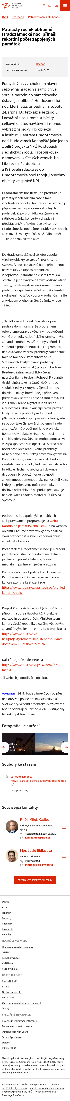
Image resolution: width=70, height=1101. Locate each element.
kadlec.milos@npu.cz (37, 837)
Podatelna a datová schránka (17, 1026)
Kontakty (6, 934)
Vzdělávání (7, 963)
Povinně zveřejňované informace (19, 1020)
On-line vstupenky (12, 992)
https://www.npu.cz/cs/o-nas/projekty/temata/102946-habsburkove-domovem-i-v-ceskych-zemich (33, 639)
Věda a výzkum (10, 968)
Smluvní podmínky (12, 1037)
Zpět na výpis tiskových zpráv (35, 880)
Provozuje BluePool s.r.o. (15, 1095)
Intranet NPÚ (9, 1047)
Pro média (7, 929)
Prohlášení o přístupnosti (35, 1084)
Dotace (6, 1042)
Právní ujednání (10, 1084)
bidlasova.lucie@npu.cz (39, 864)
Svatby (5, 1008)
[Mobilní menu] (65, 5)
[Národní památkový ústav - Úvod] (13, 6)
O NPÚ (5, 952)
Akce (4, 907)
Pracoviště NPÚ (10, 981)
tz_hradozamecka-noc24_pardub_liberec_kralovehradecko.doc (38, 778)
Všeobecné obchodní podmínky (47, 1088)
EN (56, 5)
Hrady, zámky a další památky (17, 946)
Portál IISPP (8, 997)
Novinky (6, 912)
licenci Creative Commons (16, 1061)
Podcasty (7, 918)
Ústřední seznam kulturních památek (21, 1002)
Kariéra (6, 986)
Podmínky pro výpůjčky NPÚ (17, 1091)
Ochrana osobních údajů (15, 1031)
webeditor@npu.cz (46, 1091)
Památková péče (11, 957)
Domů (5, 901)
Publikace (7, 923)
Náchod (40, 64)
